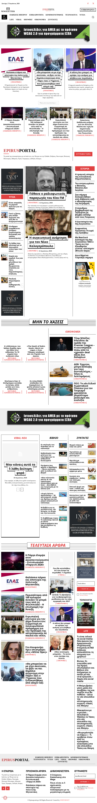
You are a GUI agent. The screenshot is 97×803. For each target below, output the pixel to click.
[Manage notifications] (5, 798)
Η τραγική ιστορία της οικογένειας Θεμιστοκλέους (84, 176)
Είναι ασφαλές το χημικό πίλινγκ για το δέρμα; (15, 205)
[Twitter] (93, 4)
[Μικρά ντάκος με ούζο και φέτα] (92, 445)
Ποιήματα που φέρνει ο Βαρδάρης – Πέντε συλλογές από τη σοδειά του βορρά (49, 469)
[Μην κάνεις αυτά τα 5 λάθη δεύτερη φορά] (20, 454)
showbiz (33, 251)
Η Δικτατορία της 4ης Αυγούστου (84, 222)
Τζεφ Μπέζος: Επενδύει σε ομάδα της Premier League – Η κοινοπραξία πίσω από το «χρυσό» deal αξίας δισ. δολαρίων (84, 347)
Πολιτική (16, 82)
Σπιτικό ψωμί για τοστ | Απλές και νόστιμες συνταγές (77, 488)
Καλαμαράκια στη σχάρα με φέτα (76, 470)
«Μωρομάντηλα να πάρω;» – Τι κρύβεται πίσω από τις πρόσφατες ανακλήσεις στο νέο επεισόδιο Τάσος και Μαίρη (85, 740)
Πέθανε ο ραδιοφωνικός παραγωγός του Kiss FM (47, 196)
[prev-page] (18, 489)
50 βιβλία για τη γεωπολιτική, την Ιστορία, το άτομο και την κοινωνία (48, 510)
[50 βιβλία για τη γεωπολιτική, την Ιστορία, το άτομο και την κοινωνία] (63, 508)
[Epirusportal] (48, 10)
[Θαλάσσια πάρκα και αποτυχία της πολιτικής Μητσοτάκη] (16, 60)
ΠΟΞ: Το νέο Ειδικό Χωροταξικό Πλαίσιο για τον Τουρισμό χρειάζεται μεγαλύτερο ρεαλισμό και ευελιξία (85, 392)
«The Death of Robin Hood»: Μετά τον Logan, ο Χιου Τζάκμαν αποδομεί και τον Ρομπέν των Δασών (36, 351)
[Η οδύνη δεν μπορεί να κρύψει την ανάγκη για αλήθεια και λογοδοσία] (81, 60)
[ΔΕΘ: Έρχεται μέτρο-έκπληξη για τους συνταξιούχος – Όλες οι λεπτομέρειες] (61, 370)
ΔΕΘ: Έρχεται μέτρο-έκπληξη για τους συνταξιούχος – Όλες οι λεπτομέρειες (83, 370)
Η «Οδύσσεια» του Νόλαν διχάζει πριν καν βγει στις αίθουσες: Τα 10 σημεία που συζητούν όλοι (12, 351)
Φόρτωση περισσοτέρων (48, 103)
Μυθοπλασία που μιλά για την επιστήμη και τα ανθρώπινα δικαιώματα (48, 457)
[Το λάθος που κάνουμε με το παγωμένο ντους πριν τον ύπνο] (4, 245)
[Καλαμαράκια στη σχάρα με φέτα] (92, 469)
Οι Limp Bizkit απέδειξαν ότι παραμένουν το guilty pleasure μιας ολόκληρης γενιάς (36, 385)
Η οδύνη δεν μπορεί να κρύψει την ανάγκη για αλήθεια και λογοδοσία (81, 75)
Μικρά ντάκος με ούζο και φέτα (76, 446)
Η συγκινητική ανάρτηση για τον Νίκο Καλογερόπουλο (47, 242)
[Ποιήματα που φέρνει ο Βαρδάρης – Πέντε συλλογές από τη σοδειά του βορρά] (63, 466)
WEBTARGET (64, 800)
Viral (61, 575)
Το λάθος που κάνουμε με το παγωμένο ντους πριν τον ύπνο (15, 247)
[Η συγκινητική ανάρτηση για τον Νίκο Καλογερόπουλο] (48, 224)
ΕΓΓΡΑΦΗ (83, 782)
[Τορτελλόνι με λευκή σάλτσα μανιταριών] (92, 452)
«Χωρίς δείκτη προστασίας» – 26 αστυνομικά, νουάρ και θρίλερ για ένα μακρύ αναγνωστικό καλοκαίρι (49, 498)
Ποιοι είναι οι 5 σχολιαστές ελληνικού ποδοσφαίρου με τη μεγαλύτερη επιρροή (60, 787)
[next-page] (21, 489)
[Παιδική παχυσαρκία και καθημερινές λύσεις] (4, 280)
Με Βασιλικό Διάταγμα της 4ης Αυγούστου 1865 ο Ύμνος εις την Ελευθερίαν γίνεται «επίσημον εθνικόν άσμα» (84, 244)
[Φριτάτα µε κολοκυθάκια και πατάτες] (92, 461)
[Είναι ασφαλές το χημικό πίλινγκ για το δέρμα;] (4, 204)
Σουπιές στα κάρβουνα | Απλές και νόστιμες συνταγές (77, 479)
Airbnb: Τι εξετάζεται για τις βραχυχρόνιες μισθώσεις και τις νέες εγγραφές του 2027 (62, 598)
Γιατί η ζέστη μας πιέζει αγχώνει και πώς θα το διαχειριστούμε (16, 217)
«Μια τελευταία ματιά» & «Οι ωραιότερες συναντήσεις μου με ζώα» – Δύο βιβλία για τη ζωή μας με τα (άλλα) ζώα (49, 483)
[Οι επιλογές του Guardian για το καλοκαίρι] (63, 445)
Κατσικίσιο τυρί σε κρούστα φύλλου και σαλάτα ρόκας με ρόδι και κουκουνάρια (77, 499)
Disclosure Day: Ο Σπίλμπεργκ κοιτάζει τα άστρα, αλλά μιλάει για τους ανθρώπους (12, 385)
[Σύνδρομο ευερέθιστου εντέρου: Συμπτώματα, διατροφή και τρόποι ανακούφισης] (4, 228)
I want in (84, 589)
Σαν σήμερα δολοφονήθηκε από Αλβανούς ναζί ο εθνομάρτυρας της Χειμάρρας (84, 199)
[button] (93, 17)
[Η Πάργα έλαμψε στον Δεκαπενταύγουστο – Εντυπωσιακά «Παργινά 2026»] (12, 113)
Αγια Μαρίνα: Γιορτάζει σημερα (84, 256)
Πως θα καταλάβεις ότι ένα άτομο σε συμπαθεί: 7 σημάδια (61, 570)
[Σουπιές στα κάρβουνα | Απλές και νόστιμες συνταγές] (92, 477)
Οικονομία (80, 360)
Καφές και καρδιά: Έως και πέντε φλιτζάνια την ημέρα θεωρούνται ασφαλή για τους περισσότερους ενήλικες (16, 265)
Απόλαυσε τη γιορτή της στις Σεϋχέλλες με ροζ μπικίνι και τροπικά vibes (85, 616)
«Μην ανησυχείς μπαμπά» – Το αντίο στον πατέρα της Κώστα (62, 655)
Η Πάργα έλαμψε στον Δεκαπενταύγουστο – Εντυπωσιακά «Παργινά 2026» (12, 124)
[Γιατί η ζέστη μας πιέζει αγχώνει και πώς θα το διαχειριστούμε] (4, 215)
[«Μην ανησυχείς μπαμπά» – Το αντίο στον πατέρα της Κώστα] (61, 643)
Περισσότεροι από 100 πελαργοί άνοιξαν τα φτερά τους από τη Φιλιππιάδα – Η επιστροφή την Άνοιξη (36, 126)
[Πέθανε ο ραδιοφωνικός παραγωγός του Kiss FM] (48, 180)
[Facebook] (88, 4)
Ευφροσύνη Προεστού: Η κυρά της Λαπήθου (84, 230)
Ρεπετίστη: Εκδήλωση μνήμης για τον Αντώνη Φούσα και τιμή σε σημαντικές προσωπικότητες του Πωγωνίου (85, 126)
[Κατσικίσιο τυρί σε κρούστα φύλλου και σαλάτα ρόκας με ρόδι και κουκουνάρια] (92, 496)
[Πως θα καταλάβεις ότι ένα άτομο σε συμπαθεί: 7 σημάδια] (61, 560)
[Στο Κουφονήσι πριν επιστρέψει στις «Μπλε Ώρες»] (12, 651)
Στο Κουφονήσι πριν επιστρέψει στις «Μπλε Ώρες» (36, 650)
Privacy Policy (84, 595)
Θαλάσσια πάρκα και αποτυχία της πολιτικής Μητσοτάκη (16, 75)
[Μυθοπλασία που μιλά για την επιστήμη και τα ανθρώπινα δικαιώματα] (63, 454)
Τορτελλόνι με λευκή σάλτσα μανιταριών (75, 454)
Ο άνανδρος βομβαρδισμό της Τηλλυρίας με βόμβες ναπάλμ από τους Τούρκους (85, 212)
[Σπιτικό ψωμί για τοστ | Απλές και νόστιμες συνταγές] (92, 487)
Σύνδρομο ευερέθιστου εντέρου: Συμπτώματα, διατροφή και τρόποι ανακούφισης (15, 232)
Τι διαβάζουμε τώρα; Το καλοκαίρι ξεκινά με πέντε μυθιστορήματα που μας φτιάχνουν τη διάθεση (49, 522)
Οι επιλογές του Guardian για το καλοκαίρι (47, 446)
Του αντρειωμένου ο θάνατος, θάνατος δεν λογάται (84, 186)
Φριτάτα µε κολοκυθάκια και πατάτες (76, 462)
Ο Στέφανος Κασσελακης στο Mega (58, 777)
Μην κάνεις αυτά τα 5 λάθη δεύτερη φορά (20, 468)
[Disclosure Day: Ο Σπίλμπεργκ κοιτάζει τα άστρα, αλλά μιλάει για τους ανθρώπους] (12, 372)
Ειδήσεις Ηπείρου (12, 131)
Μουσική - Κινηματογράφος (12, 359)
